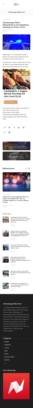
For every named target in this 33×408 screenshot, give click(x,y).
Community (7, 344)
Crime (21, 154)
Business (6, 341)
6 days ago (13, 224)
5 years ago (11, 29)
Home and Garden (9, 356)
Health (6, 353)
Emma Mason (5, 29)
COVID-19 (6, 347)
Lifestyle (7, 359)
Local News (7, 19)
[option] (16, 190)
